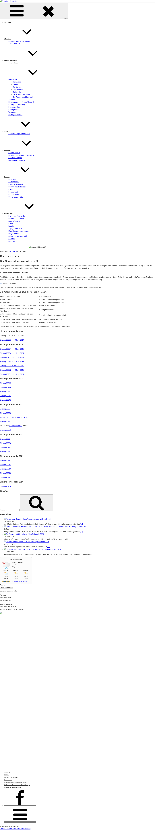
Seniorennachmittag (16, 197)
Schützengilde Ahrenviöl (17, 236)
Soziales (11, 239)
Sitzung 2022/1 (5, 451)
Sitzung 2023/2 (5, 421)
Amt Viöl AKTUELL (15, 44)
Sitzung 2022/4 (5, 439)
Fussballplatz (13, 192)
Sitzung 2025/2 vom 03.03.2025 (12, 370)
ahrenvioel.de (12, 251)
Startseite (7, 22)
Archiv (2, 585)
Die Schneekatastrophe (21, 94)
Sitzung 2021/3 (5, 469)
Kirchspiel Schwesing (16, 104)
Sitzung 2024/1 (5, 400)
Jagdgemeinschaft (15, 228)
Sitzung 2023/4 (5, 409)
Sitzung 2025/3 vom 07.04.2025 (12, 366)
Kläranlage (17, 82)
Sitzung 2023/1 (5, 430)
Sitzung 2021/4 (5, 465)
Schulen (11, 99)
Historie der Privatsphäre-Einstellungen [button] (17, 785)
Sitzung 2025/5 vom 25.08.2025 (12, 357)
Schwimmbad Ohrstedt (16, 187)
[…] (81, 524)
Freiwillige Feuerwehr (16, 216)
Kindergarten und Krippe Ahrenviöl (21, 102)
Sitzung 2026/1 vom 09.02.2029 (12, 340)
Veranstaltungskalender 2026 (19, 134)
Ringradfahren (13, 194)
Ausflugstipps (13, 182)
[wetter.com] (6, 582)
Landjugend (12, 226)
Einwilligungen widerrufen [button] (12, 787)
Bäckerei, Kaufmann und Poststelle (21, 155)
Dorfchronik (12, 79)
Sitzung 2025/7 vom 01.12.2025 (12, 349)
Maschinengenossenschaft (18, 231)
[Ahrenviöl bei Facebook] (20, 805)
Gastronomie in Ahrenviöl (17, 160)
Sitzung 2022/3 (5, 443)
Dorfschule (17, 92)
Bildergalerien (13, 110)
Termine (7, 131)
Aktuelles (7, 39)
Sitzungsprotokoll (15, 426)
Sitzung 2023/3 (6, 413)
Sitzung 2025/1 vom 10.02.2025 (12, 374)
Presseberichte (14, 107)
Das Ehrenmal (18, 89)
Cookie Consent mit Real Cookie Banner (15, 829)
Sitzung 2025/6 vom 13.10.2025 (12, 353)
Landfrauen (12, 223)
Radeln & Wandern (15, 184)
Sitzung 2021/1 (5, 477)
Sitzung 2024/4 (5, 387)
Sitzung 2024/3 (5, 391)
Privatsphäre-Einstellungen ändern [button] (15, 782)
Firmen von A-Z (14, 153)
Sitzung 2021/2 (5, 473)
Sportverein (12, 241)
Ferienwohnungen (15, 158)
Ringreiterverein (14, 234)
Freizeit (6, 177)
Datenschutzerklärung (11, 777)
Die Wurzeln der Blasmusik (23, 97)
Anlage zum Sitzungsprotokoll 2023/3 (14, 417)
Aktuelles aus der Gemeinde (19, 41)
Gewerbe (7, 150)
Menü (65, 18)
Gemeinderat (13, 63)
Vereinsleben (8, 213)
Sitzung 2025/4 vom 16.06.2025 (12, 362)
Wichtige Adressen (15, 115)
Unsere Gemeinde (10, 60)
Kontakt (6, 775)
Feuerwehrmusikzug (16, 218)
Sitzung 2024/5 (5, 383)
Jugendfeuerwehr (15, 221)
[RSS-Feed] (20, 822)
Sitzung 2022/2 (5, 447)
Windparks (12, 112)
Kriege (15, 84)
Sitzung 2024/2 (5, 396)
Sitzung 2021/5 (5, 460)
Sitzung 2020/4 (5, 486)
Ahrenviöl (12, 179)
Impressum (8, 780)
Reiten (10, 189)
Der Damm (17, 87)
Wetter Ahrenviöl (16, 559)
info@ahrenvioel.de (10, 606)
